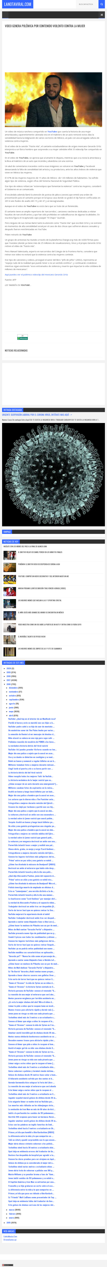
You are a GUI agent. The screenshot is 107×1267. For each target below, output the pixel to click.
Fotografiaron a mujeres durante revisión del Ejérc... (31, 852)
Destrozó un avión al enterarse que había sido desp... (31, 868)
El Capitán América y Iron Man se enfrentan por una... (31, 1181)
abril (11, 715)
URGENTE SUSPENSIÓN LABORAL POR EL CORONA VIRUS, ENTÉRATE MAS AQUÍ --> (37, 414)
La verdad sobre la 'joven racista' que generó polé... (30, 837)
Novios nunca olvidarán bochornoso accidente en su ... (32, 1036)
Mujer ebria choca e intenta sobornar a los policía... (31, 1143)
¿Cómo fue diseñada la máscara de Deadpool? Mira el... (32, 883)
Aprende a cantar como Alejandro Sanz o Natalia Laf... (32, 959)
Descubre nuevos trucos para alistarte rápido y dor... (31, 1040)
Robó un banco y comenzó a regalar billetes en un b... (32, 760)
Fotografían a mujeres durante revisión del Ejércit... (31, 803)
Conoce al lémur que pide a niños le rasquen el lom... (31, 1044)
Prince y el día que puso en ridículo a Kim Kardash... (31, 1193)
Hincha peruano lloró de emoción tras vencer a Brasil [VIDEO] (42, 588)
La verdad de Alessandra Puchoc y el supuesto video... (32, 902)
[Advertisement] (53, 47)
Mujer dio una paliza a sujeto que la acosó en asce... (31, 753)
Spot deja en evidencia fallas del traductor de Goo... (31, 1201)
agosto (12, 703)
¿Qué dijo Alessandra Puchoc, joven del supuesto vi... (31, 875)
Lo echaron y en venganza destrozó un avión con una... (32, 841)
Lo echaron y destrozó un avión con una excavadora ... (32, 814)
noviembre (14, 691)
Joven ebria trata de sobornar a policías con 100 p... (31, 1170)
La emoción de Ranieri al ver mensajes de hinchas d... (31, 734)
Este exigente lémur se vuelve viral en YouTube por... (31, 1101)
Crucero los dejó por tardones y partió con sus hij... (31, 806)
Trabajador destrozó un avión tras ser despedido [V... (31, 906)
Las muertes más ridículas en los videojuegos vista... (31, 1105)
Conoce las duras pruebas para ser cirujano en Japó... (31, 1159)
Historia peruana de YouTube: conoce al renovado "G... (32, 990)
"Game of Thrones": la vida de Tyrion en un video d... (31, 982)
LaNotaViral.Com (17, 4)
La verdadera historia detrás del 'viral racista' (28, 745)
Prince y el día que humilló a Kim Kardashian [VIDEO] (31, 1132)
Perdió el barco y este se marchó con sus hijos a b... (31, 722)
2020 (9, 668)
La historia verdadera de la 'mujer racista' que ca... (30, 780)
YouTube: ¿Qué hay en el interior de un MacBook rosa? (32, 718)
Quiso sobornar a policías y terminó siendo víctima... (31, 1070)
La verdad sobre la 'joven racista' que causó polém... (31, 818)
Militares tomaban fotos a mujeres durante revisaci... (31, 764)
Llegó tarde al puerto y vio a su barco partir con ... (30, 768)
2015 (9, 1222)
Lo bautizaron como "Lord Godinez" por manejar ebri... (32, 898)
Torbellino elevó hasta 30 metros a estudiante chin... (31, 1147)
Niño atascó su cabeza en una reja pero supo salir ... (31, 737)
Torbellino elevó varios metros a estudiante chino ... (31, 1166)
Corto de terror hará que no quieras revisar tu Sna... (31, 910)
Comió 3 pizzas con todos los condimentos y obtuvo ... (32, 936)
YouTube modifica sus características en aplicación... (31, 952)
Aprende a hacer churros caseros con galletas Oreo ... (32, 975)
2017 (9, 680)
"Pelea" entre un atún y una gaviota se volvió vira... (30, 879)
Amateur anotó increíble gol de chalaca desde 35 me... (32, 1032)
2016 (9, 684)
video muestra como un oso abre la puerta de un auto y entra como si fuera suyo (49, 624)
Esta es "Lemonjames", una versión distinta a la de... (31, 891)
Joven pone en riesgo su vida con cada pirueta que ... (31, 1013)
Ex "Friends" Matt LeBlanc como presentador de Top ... (32, 1197)
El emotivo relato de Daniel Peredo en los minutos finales (40, 552)
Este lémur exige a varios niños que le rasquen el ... (30, 1090)
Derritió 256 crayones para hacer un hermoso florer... (31, 1116)
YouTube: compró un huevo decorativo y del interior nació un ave (43, 576)
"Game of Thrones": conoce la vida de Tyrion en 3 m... (31, 1024)
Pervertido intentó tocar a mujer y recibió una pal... (31, 845)
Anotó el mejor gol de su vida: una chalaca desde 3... (31, 1047)
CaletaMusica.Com (10, 1236)
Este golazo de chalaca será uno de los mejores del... (31, 1204)
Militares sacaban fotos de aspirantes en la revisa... (31, 787)
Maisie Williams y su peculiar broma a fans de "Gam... (31, 1174)
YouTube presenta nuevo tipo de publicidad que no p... (32, 933)
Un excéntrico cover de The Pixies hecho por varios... (31, 730)
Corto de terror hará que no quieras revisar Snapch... (31, 944)
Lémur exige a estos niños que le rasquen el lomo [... (31, 1063)
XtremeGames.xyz (10, 1239)
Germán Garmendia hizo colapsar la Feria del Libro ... (31, 1082)
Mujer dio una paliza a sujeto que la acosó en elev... (30, 810)
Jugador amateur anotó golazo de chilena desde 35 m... (32, 1120)
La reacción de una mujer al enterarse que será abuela (32, 1086)
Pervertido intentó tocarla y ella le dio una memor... (31, 894)
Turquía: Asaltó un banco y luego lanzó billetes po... (31, 822)
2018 (9, 676)
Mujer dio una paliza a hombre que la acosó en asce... (31, 795)
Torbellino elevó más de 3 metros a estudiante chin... (31, 1067)
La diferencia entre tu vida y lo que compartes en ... (31, 1189)
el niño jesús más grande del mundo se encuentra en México (41, 612)
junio (11, 707)
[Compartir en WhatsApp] (22, 338)
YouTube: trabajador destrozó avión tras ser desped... (31, 917)
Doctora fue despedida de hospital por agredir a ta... (31, 1155)
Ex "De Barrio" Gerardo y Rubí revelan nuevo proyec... (31, 971)
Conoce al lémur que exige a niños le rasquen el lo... (31, 1021)
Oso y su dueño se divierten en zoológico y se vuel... (31, 757)
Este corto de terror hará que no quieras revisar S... (31, 979)
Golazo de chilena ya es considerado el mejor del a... (31, 1162)
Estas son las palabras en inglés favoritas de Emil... (31, 1124)
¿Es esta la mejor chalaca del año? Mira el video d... (30, 1001)
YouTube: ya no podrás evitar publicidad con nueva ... (31, 948)
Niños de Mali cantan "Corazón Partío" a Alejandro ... (31, 929)
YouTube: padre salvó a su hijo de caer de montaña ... (31, 726)
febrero (12, 1213)
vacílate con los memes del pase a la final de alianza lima (25, 546)
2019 (9, 672)
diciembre (13, 687)
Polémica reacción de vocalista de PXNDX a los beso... (31, 741)
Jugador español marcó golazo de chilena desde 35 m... (32, 1097)
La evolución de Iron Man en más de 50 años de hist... (31, 1109)
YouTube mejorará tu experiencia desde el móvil (29, 914)
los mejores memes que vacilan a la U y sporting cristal (39, 600)
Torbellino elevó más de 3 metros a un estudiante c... (31, 1017)
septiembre (14, 699)
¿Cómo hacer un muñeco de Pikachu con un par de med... (33, 963)
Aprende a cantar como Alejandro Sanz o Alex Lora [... (31, 921)
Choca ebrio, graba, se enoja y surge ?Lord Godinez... (31, 849)
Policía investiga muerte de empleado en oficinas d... (31, 887)
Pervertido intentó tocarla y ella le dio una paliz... (30, 871)
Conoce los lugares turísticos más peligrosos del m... (31, 856)
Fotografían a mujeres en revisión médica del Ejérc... (31, 833)
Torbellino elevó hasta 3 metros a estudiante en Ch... (31, 1128)
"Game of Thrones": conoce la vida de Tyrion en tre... (31, 1051)
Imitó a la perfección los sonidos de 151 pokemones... (31, 1113)
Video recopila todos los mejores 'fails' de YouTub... (30, 776)
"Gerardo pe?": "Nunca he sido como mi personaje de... (32, 956)
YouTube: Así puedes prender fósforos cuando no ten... (32, 749)
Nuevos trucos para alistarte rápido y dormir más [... (31, 1009)
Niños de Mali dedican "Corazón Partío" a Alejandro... (31, 967)
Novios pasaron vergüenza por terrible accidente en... (31, 998)
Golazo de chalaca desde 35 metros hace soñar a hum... (32, 1074)
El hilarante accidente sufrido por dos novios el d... (31, 1078)
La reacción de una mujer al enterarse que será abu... (31, 994)
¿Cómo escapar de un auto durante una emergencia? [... (33, 783)
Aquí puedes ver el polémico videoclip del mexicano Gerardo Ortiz (36, 274)
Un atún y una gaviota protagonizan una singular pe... (32, 826)
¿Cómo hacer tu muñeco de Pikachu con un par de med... (33, 925)
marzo (12, 1209)
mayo (11, 711)
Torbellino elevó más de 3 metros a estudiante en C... (31, 1093)
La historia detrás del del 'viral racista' (25, 772)
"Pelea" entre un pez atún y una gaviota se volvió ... (30, 860)
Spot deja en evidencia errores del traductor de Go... (31, 1151)
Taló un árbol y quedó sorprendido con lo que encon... (32, 1139)
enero (11, 1217)
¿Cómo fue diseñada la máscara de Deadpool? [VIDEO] (31, 864)
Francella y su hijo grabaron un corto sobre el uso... (31, 1185)
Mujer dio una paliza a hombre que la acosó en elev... (31, 829)
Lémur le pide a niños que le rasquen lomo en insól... (31, 1005)
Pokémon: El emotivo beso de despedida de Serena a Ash (39, 564)
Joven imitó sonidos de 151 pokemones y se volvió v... (31, 1178)
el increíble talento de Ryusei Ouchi (31, 636)
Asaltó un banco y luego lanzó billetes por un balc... (31, 791)
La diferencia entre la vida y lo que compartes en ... (30, 1136)
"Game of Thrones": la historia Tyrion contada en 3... (31, 986)
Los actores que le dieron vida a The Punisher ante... (31, 799)
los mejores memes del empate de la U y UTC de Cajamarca (40, 648)
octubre (12, 695)
